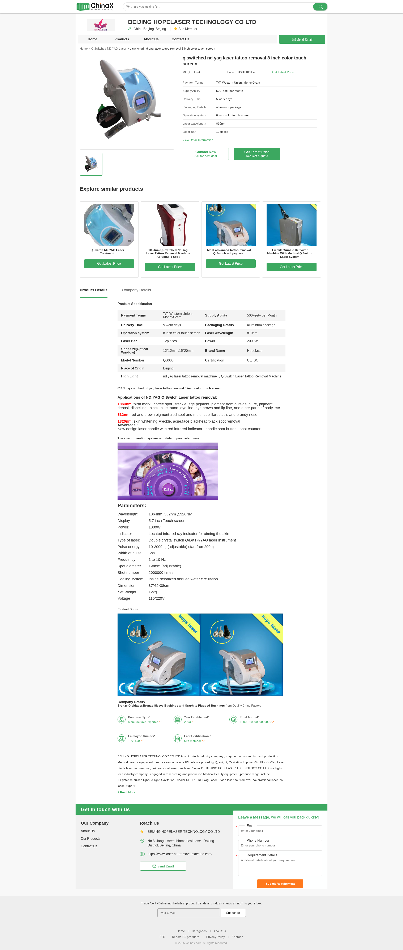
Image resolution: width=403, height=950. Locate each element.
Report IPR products (185, 937)
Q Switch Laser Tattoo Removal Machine (251, 376)
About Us (151, 39)
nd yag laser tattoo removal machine (190, 376)
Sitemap (237, 937)
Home (92, 39)
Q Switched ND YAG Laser (110, 48)
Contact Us (181, 39)
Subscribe (233, 913)
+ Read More (126, 792)
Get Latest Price (283, 72)
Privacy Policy (215, 937)
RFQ (162, 937)
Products (121, 39)
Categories (199, 931)
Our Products (90, 838)
